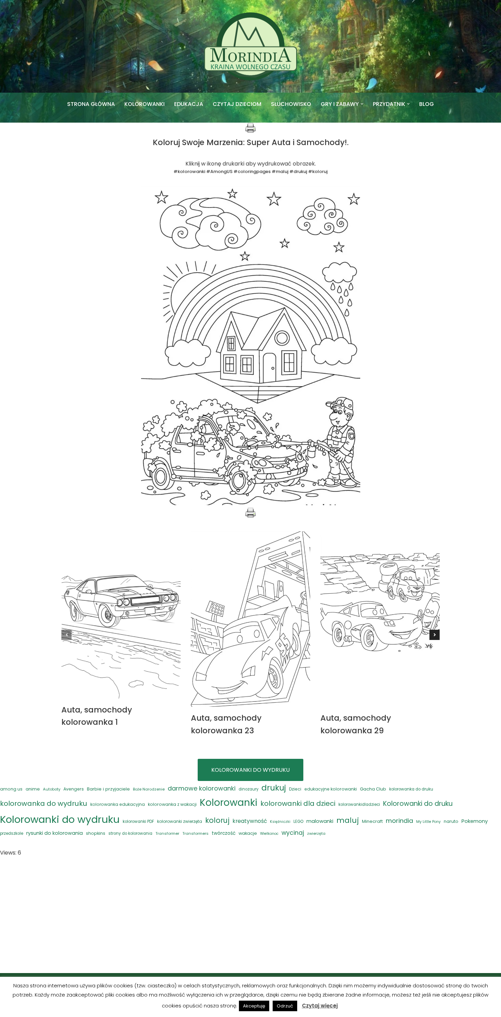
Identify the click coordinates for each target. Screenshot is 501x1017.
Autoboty (51, 789)
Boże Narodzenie (149, 789)
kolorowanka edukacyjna (117, 804)
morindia (399, 820)
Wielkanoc (269, 833)
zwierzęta (316, 833)
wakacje (248, 833)
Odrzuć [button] (285, 1006)
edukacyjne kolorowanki (330, 789)
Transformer (167, 833)
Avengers (73, 789)
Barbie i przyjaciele (108, 789)
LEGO (298, 821)
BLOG (426, 104)
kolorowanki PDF (138, 821)
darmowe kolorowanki (202, 788)
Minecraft (372, 821)
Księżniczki (280, 821)
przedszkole (11, 833)
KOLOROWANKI (144, 104)
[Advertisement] (250, 915)
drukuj (273, 787)
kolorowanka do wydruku (43, 803)
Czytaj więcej (320, 1005)
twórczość (224, 833)
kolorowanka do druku (411, 789)
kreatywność (249, 821)
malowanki (319, 821)
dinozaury (248, 789)
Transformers (195, 833)
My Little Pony (428, 821)
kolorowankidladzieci (359, 804)
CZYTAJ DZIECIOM (237, 104)
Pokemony (474, 821)
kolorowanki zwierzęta (179, 821)
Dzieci (295, 789)
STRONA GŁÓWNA (91, 104)
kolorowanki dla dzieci (297, 803)
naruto (451, 821)
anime (33, 789)
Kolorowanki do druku (418, 803)
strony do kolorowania (130, 833)
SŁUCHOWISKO (291, 104)
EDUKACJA (188, 104)
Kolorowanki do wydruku (60, 819)
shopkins (95, 833)
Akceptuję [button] (254, 1006)
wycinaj (293, 833)
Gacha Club (373, 789)
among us (11, 789)
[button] (362, 104)
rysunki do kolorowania (54, 833)
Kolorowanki (228, 802)
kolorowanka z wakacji (172, 804)
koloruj (217, 820)
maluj (347, 820)
